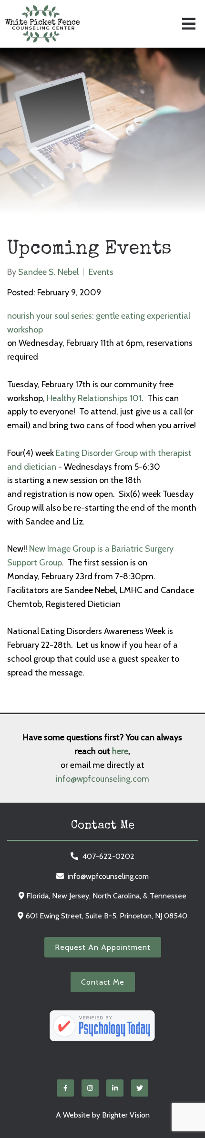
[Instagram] (90, 1088)
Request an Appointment (103, 947)
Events (101, 272)
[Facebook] (65, 1088)
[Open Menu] (188, 23)
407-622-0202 (108, 856)
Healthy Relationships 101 (94, 398)
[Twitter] (139, 1088)
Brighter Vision (126, 1114)
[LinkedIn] (114, 1088)
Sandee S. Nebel (48, 272)
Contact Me (102, 982)
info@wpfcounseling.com (102, 779)
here (120, 751)
